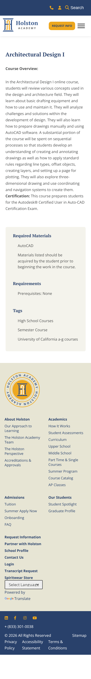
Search (77, 7)
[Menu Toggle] (81, 26)
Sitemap (79, 635)
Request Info (62, 26)
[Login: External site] (60, 7)
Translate (22, 598)
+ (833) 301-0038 (19, 626)
